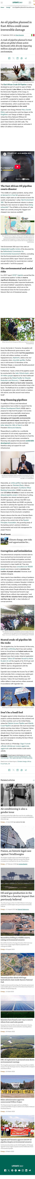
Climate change (22, 761)
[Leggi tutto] (33, 780)
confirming (12, 649)
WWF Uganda (17, 275)
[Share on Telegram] (26, 58)
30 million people (7, 376)
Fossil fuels (4, 764)
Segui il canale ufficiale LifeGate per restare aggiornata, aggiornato (15, 746)
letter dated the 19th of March (11, 425)
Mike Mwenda (19, 35)
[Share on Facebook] (9, 58)
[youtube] (19, 1170)
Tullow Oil (10, 658)
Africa (29, 761)
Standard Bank (18, 485)
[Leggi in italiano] (32, 35)
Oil (9, 764)
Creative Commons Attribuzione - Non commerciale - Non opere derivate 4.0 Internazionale (16, 757)
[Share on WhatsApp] (22, 58)
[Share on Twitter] (13, 58)
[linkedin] (26, 1170)
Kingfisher (4, 114)
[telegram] (30, 1170)
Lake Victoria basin (22, 373)
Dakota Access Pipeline (16, 723)
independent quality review (10, 249)
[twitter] (9, 1170)
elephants (16, 358)
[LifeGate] (17, 2)
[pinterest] (12, 1170)
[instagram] (23, 1170)
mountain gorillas (19, 360)
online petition (16, 483)
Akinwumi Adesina (14, 428)
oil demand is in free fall (9, 195)
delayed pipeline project (9, 495)
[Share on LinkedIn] (17, 58)
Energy (3, 822)
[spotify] (16, 1170)
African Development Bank (10, 408)
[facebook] (5, 1170)
